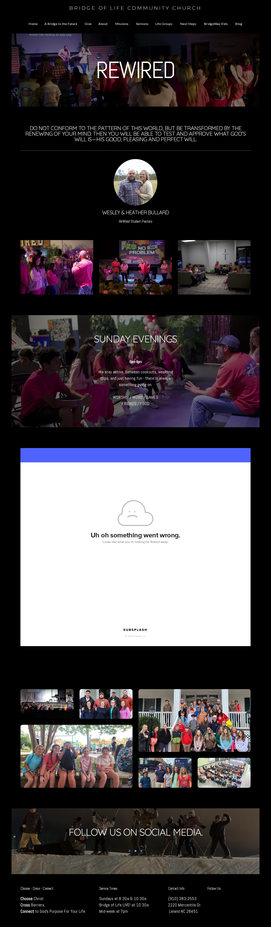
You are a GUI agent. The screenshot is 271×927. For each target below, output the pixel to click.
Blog (238, 24)
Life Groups (164, 24)
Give (88, 24)
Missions (122, 24)
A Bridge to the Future (61, 24)
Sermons (142, 24)
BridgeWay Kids (216, 24)
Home (33, 24)
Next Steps (188, 24)
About (103, 24)
